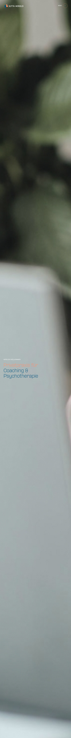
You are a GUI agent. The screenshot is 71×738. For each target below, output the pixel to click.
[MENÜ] (65, 5)
